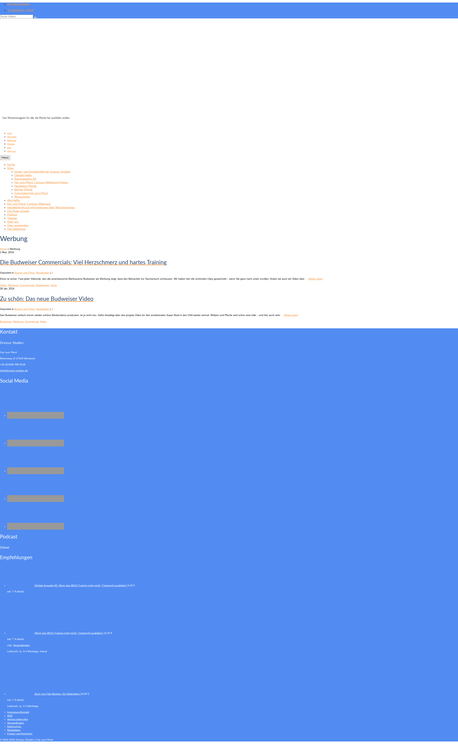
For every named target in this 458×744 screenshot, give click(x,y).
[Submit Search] (35, 17)
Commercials (27, 285)
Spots (53, 285)
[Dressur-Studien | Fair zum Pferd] (229, 68)
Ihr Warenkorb (20, 10)
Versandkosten (21, 645)
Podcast (4, 547)
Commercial (31, 321)
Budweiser (6, 321)
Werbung (13, 285)
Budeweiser (42, 285)
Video (3, 285)
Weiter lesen (315, 278)
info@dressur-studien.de (14, 370)
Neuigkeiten (42, 272)
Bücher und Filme (24, 272)
